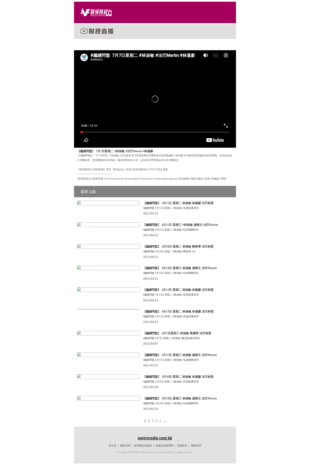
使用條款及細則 (143, 445)
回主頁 (112, 445)
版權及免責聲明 (164, 445)
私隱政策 (182, 445)
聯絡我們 (196, 445)
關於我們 (125, 445)
